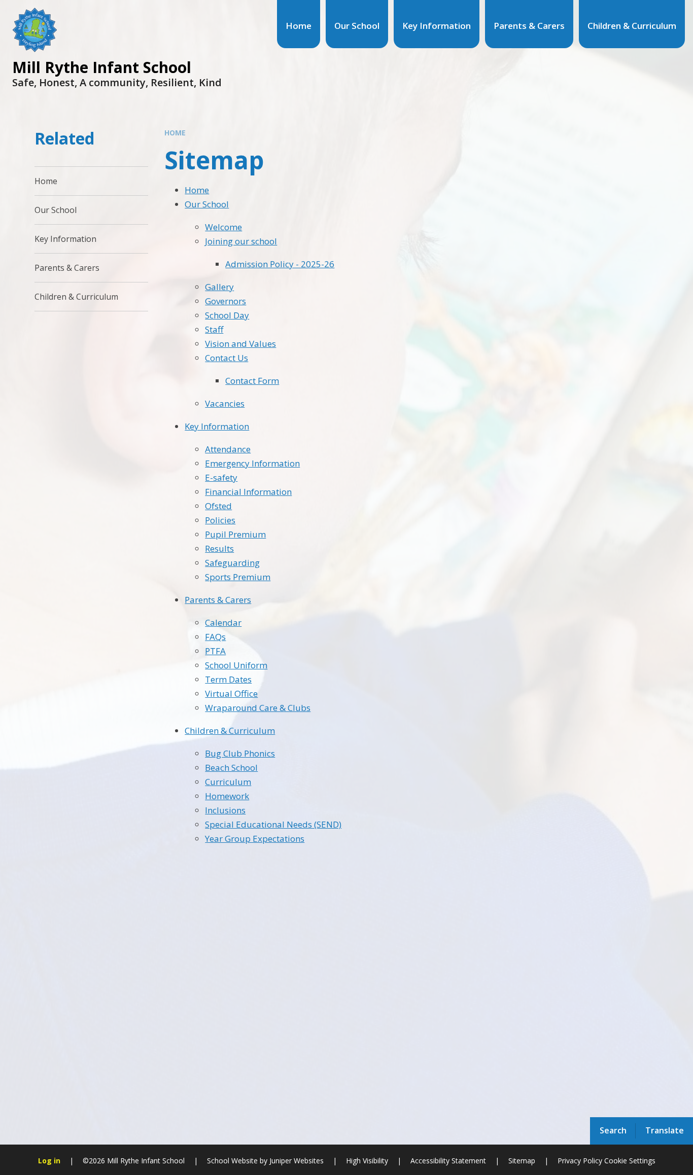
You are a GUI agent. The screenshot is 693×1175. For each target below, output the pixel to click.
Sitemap (521, 1160)
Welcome (223, 227)
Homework (227, 796)
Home (175, 132)
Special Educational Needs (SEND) (273, 824)
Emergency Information (252, 463)
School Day (227, 315)
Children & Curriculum (230, 730)
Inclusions (225, 810)
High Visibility (367, 1160)
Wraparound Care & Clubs (257, 708)
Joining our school (241, 241)
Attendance (228, 449)
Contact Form (252, 380)
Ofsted (218, 506)
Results (219, 548)
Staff (214, 329)
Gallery (219, 287)
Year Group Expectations (254, 838)
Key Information (217, 426)
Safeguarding (232, 562)
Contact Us (226, 358)
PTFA (215, 651)
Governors (225, 301)
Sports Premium (237, 577)
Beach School (231, 767)
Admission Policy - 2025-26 (279, 264)
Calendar (223, 622)
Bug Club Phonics (240, 753)
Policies (220, 520)
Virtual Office (231, 693)
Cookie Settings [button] (629, 1160)
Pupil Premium (235, 534)
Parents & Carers (218, 600)
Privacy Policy (580, 1160)
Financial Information (248, 491)
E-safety (221, 477)
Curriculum (228, 782)
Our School (207, 204)
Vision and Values (240, 343)
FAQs (215, 637)
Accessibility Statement (448, 1160)
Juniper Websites (295, 1160)
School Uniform (236, 665)
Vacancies (225, 403)
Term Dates (228, 679)
